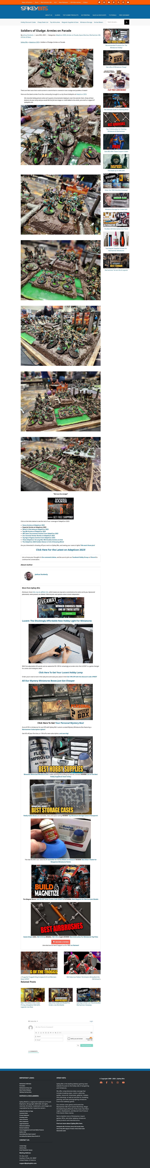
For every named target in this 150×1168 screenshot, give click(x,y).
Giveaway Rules (23, 1117)
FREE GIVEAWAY (124, 15)
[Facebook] (106, 1083)
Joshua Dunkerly (28, 35)
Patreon (99, 2)
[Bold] (36, 1033)
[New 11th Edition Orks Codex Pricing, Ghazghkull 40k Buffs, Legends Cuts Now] (33, 989)
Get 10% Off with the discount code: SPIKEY (82, 677)
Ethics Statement (23, 1121)
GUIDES (57, 15)
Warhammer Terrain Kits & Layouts (116, 270)
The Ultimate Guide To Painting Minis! (116, 110)
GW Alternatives (75, 2)
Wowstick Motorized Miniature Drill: (36, 774)
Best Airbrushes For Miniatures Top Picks (84, 937)
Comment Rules (23, 1113)
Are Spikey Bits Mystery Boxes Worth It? (29, 1136)
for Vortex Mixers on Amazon (65, 860)
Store (36, 2)
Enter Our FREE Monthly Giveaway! (116, 190)
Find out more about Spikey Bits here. (70, 1123)
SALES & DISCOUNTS (99, 15)
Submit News (22, 1148)
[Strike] (43, 1033)
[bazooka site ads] (61, 499)
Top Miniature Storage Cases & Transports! (83, 816)
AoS (55, 2)
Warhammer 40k (46, 2)
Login (91, 1021)
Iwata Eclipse (28, 937)
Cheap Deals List (43, 22)
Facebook (113, 2)
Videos (85, 2)
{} (57, 1032)
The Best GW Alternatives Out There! (116, 229)
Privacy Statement (24, 1115)
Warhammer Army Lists (25, 1088)
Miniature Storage (86, 22)
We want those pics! (88, 545)
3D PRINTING (85, 15)
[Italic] (38, 1033)
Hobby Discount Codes (28, 22)
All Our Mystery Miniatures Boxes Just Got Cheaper (48, 680)
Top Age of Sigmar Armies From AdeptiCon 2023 (38, 538)
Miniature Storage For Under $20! (116, 209)
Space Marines (84, 35)
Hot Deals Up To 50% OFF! (116, 171)
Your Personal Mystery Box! (69, 722)
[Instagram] (117, 1083)
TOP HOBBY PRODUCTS (70, 15)
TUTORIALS (112, 15)
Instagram (123, 2)
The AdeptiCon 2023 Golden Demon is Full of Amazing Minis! (43, 542)
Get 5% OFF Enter (43, 899)
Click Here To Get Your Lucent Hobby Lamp (61, 672)
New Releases (63, 2)
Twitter (118, 2)
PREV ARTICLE (25, 972)
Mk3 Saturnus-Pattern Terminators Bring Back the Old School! (83, 978)
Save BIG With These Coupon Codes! (116, 151)
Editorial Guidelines (24, 1125)
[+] (60, 1032)
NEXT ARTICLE (96, 972)
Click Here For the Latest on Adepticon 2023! (60, 549)
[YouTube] (123, 1083)
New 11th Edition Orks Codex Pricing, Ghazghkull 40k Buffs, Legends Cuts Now (30, 1005)
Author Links (22, 1132)
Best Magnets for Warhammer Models (85, 899)
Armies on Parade (72, 35)
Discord (108, 2)
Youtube (128, 2)
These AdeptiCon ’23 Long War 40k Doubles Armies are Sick (42, 540)
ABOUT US (48, 15)
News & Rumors (27, 2)
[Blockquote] (50, 1033)
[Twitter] (112, 1083)
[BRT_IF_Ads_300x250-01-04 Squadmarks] (116, 71)
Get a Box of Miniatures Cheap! (116, 67)
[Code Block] (53, 1033)
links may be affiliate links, (41, 592)
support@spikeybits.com (28, 1163)
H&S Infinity (41, 937)
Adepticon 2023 (61, 35)
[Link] (55, 1033)
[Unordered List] (48, 1033)
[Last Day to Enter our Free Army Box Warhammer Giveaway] (89, 989)
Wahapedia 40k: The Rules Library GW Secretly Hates (70, 1126)
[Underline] (41, 1033)
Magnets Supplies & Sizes (70, 22)
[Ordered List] (46, 1033)
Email (104, 2)
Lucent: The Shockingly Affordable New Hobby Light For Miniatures (57, 620)
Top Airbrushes (55, 22)
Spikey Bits (24, 42)
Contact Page (22, 1146)
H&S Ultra (55, 937)
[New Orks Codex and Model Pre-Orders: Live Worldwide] (61, 989)
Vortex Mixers (98, 22)
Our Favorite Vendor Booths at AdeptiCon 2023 (38, 536)
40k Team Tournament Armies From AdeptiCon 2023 (40, 533)
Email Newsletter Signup (25, 1150)
